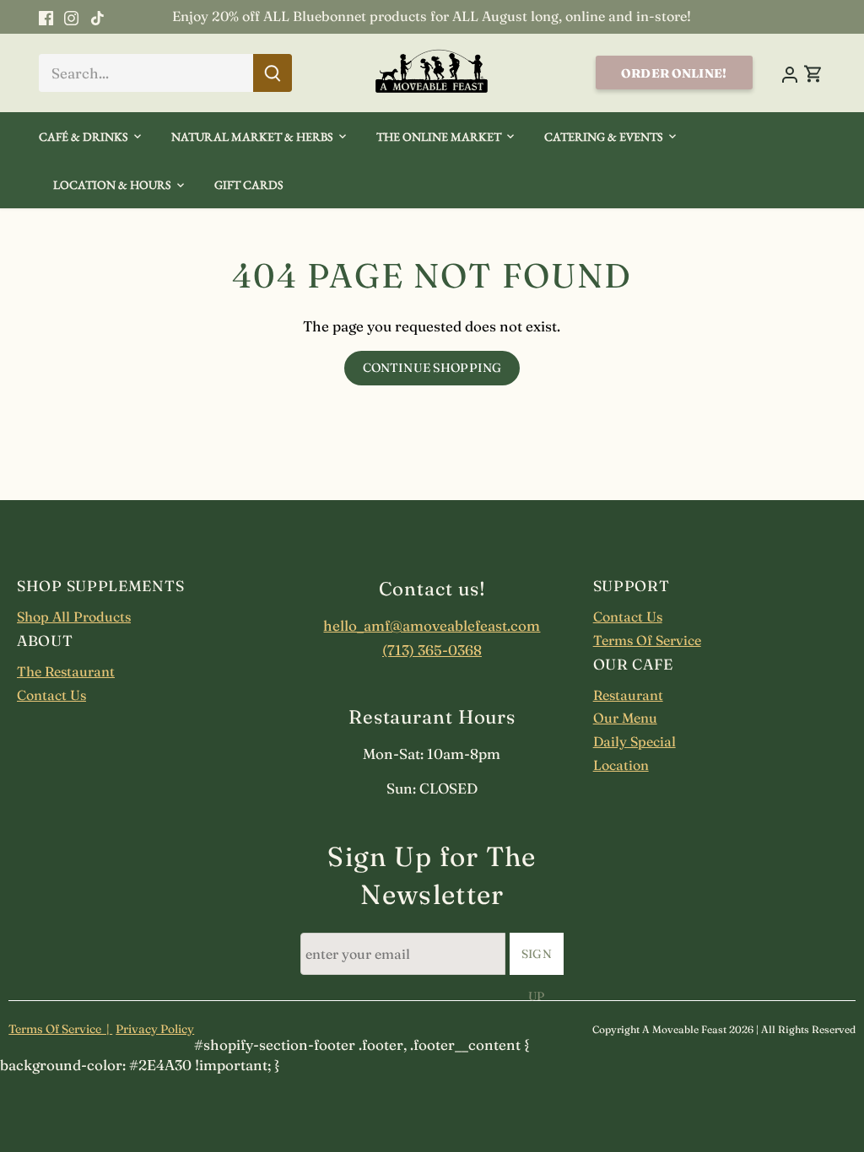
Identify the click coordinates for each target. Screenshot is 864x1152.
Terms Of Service (647, 640)
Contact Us (51, 694)
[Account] (790, 73)
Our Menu (625, 717)
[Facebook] (46, 17)
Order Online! (673, 73)
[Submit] (272, 73)
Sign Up (536, 960)
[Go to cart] (813, 73)
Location (621, 764)
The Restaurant (66, 671)
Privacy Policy (155, 1028)
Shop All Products (74, 616)
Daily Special (634, 741)
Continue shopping (432, 367)
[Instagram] (71, 17)
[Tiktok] (97, 17)
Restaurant (628, 694)
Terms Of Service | (60, 1028)
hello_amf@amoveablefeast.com (431, 625)
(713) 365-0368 (432, 650)
